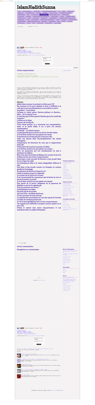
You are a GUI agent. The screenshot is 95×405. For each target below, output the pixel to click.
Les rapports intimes (25, 374)
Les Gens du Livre (64, 19)
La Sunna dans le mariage (26, 364)
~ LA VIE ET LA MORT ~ (65, 14)
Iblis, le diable (66, 204)
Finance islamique (66, 282)
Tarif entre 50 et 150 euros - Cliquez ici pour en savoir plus (28, 53)
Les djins (57, 19)
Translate (36, 26)
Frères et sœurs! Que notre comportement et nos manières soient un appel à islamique (39, 209)
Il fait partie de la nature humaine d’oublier (33, 147)
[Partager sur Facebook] (24, 243)
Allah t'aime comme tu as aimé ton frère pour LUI (35, 104)
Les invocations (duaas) (21, 21)
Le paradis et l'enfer (67, 207)
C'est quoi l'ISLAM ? (67, 70)
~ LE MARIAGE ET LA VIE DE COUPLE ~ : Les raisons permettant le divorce (34, 359)
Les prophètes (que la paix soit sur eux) (33, 21)
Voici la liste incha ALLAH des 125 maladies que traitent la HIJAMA (34, 369)
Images (58, 21)
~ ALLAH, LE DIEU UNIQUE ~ (27, 11)
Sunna (59, 11)
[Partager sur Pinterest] (25, 243)
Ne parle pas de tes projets (27, 191)
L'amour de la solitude (25, 122)
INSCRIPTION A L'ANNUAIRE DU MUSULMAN (24, 51)
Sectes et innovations (34, 19)
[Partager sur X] (23, 243)
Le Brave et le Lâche (24, 120)
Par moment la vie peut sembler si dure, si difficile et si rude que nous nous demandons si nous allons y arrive (39, 107)
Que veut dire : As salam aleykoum (30, 193)
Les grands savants (21, 19)
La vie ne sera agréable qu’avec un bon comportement (37, 202)
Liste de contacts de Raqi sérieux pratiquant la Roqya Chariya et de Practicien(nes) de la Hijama (69, 280)
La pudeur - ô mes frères (26, 110)
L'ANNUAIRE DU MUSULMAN (21, 50)
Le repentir (62, 16)
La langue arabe (66, 290)
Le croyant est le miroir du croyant (30, 175)
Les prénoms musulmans (67, 190)
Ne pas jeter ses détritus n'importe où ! (31, 171)
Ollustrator (53, 390)
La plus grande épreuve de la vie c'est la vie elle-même (37, 133)
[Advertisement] (43, 36)
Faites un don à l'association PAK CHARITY (37, 55)
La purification (28, 16)
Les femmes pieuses (52, 21)
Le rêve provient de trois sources (29, 195)
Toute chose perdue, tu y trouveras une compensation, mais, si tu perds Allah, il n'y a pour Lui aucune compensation (39, 126)
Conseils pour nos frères (67, 193)
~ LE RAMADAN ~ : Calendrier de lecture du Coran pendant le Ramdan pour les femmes (37, 348)
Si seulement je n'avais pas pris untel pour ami (34, 137)
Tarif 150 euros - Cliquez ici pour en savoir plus (26, 333)
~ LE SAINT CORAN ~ (37, 11)
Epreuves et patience (67, 185)
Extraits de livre (44, 21)
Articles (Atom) (42, 280)
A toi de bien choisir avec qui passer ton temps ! (35, 149)
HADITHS (63, 11)
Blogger (62, 390)
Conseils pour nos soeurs (67, 191)
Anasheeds (63, 21)
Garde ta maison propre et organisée (30, 173)
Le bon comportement (44, 14)
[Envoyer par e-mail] (21, 243)
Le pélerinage (65, 169)
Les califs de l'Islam (67, 256)
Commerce (64, 284)
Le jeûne (64, 167)
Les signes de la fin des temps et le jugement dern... (41, 16)
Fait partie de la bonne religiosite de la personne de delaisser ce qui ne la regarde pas (39, 184)
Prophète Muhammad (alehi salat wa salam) (49, 11)
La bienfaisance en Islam (26, 189)
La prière (64, 164)
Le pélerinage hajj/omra (73, 19)
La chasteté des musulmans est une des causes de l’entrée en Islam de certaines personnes (39, 199)
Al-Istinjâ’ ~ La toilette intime (28, 130)
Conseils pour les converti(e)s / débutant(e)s (47, 19)
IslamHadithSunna (36, 7)
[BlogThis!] (22, 243)
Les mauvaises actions (34, 14)
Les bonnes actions (21, 16)
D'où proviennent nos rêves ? (28, 187)
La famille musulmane (21, 14)
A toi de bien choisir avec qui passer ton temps (34, 135)
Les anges (27, 19)
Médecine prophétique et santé (55, 14)
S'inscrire (47, 63)
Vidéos (28, 14)
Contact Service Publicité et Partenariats (25, 52)
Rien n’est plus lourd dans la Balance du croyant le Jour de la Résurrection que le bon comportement (39, 156)
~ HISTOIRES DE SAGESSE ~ (70, 16)
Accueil (19, 11)
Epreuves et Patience (54, 16)
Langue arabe (69, 21)
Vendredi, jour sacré (70, 11)
